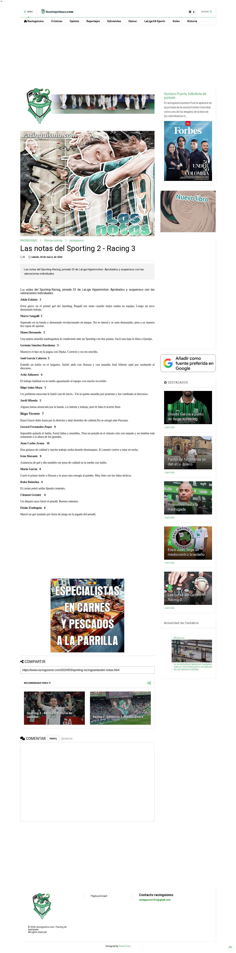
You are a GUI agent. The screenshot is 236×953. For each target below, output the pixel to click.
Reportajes (93, 21)
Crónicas (56, 21)
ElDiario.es (179, 638)
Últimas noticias (53, 240)
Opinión (74, 21)
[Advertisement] (118, 56)
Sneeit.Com (125, 946)
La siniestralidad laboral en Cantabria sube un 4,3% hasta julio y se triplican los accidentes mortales (193, 667)
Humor (133, 21)
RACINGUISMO (28, 240)
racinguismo (76, 240)
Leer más (169, 427)
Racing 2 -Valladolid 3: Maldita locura (118, 717)
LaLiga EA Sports (154, 21)
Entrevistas (114, 21)
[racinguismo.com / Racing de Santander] (56, 13)
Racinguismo (35, 21)
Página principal (99, 896)
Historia (192, 21)
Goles (176, 21)
